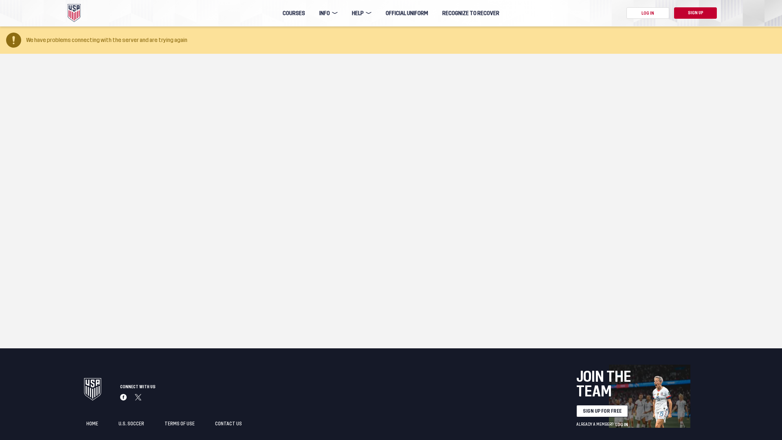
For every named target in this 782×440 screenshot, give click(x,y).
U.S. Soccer (131, 423)
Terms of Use (180, 423)
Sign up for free (602, 411)
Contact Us (228, 423)
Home (92, 423)
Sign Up (695, 13)
